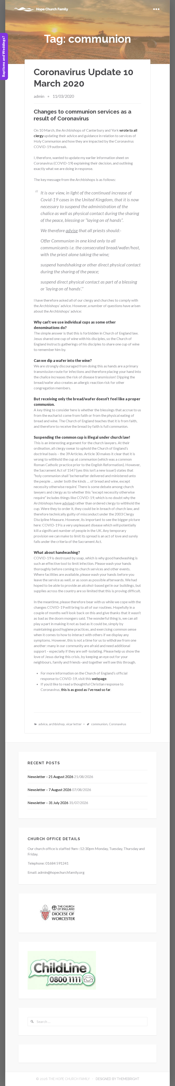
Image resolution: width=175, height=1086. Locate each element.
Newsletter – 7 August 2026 (49, 789)
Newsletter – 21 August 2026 (50, 776)
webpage (99, 678)
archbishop (57, 724)
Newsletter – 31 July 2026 (48, 802)
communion (99, 724)
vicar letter (74, 724)
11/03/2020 (63, 96)
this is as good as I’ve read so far (85, 689)
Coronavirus (117, 724)
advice (43, 724)
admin (39, 96)
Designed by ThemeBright (117, 1079)
